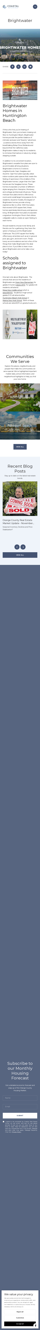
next (23, 547)
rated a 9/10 (20, 285)
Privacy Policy (16, 1132)
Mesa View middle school (12, 290)
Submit (20, 1116)
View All (20, 447)
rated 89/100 (8, 293)
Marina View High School (12, 300)
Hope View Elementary (24, 282)
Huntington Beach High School (15, 298)
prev (17, 547)
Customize (20, 1318)
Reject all (20, 1312)
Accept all (20, 1324)
